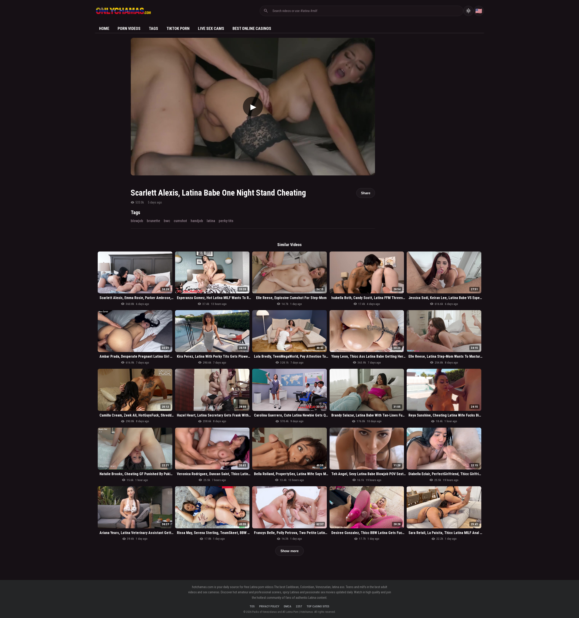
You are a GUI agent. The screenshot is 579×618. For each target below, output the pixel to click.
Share (365, 193)
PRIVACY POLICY (269, 606)
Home (104, 28)
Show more (289, 551)
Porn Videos (129, 28)
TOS (252, 606)
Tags (153, 28)
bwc (167, 220)
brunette (153, 220)
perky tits (226, 220)
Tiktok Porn (178, 28)
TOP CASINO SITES (318, 606)
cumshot (180, 220)
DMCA (287, 606)
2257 (299, 606)
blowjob (137, 220)
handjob (197, 220)
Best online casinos (252, 28)
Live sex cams (211, 28)
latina (211, 220)
